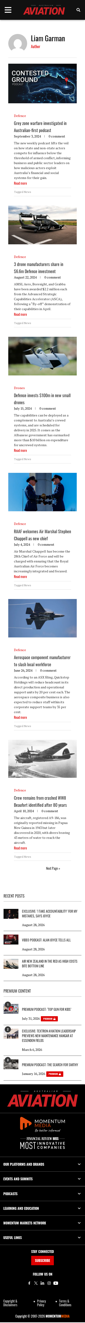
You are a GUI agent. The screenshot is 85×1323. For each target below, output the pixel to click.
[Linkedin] (42, 1283)
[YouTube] (55, 1283)
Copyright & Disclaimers (10, 1302)
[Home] (42, 1098)
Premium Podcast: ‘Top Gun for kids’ (46, 1009)
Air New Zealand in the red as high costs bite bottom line (49, 963)
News (27, 192)
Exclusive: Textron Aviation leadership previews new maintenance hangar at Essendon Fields (49, 1036)
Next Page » (53, 868)
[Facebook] (29, 1283)
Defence (20, 115)
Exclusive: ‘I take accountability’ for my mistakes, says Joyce (49, 913)
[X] (36, 1283)
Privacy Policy (41, 1302)
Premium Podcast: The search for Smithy (50, 1064)
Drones (19, 388)
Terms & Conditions (65, 1302)
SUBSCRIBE (42, 1260)
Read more (20, 183)
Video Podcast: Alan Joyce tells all (46, 940)
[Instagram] (49, 1283)
